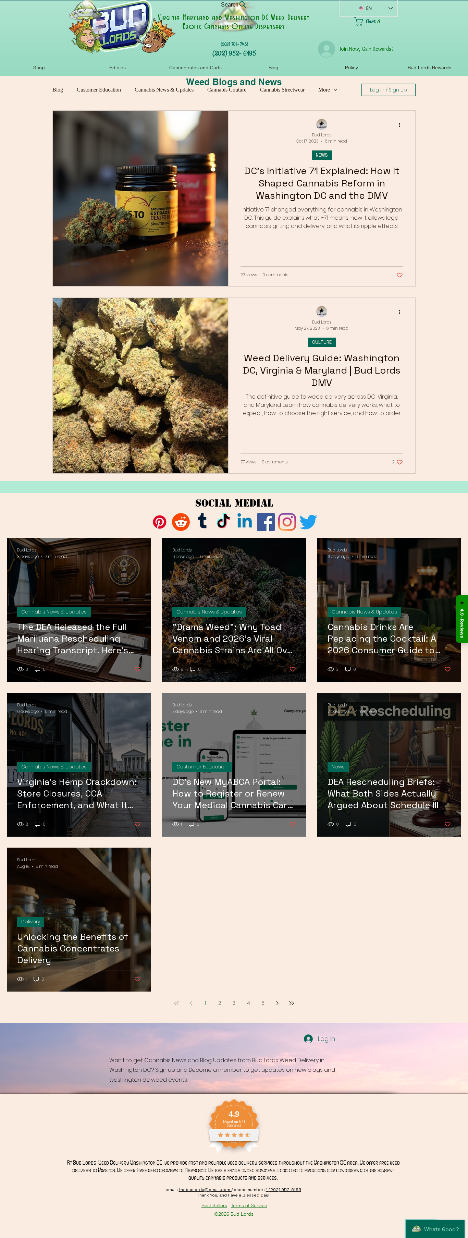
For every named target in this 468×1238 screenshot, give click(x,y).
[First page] (176, 1003)
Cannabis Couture (226, 90)
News (338, 766)
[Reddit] (181, 522)
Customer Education (99, 90)
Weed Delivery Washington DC (130, 1162)
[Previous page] (191, 1003)
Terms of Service (249, 1205)
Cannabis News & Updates (164, 90)
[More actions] (402, 125)
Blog (57, 90)
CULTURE (322, 342)
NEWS (322, 155)
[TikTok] (223, 522)
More (324, 90)
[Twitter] (308, 522)
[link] (376, 21)
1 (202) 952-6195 (283, 1189)
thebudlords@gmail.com (205, 1189)
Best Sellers (214, 1205)
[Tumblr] (202, 522)
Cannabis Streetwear (282, 90)
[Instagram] (287, 522)
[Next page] (277, 1003)
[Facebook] (266, 522)
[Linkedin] (245, 522)
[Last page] (291, 1003)
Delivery (30, 921)
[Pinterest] (160, 522)
